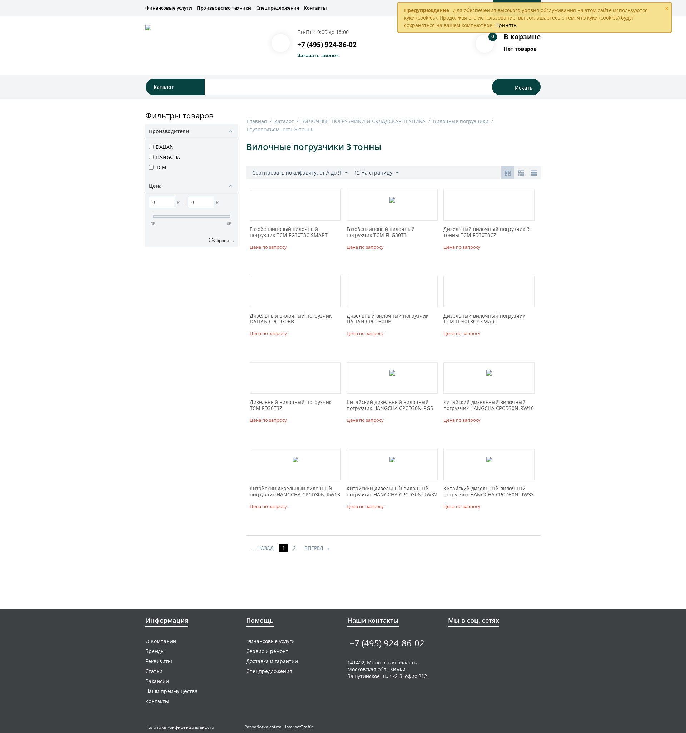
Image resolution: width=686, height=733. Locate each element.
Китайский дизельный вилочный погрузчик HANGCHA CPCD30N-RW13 (295, 492)
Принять (506, 25)
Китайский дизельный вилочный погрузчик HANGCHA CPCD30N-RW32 (392, 492)
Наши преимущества (171, 691)
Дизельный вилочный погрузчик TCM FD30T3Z (291, 405)
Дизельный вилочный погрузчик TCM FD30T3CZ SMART (484, 319)
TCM (161, 167)
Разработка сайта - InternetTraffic (279, 727)
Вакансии (157, 681)
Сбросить (224, 240)
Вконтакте (452, 641)
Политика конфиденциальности (179, 727)
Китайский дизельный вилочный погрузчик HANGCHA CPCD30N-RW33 (488, 492)
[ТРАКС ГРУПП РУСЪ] (204, 44)
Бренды (155, 651)
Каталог (284, 121)
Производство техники (224, 8)
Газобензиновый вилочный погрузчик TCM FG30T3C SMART (289, 232)
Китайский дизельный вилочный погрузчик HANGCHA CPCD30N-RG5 (390, 405)
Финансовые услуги (168, 8)
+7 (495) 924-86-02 (327, 44)
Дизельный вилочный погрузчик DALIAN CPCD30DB (387, 319)
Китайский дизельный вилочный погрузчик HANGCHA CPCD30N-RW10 (488, 405)
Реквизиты (158, 661)
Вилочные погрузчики (460, 121)
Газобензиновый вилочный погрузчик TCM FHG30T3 (381, 232)
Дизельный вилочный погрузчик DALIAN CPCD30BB (291, 319)
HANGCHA (168, 157)
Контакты (315, 8)
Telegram (474, 641)
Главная (257, 121)
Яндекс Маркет (496, 641)
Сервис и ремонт (267, 651)
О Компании (160, 641)
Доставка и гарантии (272, 661)
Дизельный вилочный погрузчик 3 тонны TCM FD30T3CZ (486, 232)
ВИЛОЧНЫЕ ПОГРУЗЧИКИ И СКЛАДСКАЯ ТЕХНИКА (363, 121)
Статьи (154, 671)
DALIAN (165, 146)
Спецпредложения (277, 8)
